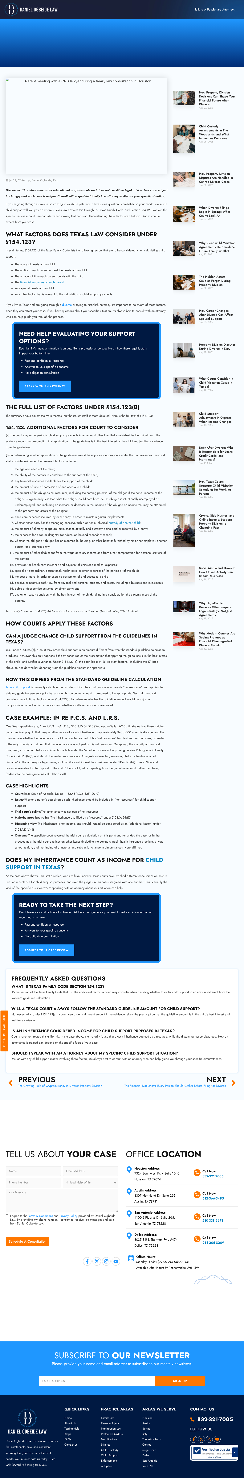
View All (147, 1466)
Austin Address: (145, 1190)
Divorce (105, 1445)
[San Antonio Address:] (129, 1213)
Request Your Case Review (47, 950)
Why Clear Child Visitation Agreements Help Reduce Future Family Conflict (217, 247)
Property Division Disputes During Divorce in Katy (217, 346)
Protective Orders (112, 1434)
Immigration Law (111, 1429)
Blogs (67, 1434)
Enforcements (109, 1461)
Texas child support (18, 687)
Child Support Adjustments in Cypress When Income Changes (215, 417)
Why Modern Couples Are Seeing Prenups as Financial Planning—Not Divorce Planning (217, 639)
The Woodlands (151, 1439)
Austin (146, 1423)
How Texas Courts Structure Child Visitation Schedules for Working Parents (216, 487)
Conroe (146, 1445)
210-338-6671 (212, 1220)
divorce (67, 305)
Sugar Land (149, 1450)
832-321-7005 (213, 1176)
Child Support (109, 1455)
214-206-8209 (213, 1242)
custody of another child (124, 523)
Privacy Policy (68, 1216)
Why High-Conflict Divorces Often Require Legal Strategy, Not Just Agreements (215, 609)
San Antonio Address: (150, 1212)
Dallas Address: (145, 1234)
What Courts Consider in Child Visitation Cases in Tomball (216, 382)
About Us (70, 1423)
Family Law (107, 1418)
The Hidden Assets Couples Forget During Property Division (215, 281)
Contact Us (70, 1445)
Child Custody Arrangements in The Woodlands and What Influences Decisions (214, 132)
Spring (146, 1429)
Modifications (109, 1439)
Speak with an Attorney (45, 386)
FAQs (67, 1439)
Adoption (106, 1466)
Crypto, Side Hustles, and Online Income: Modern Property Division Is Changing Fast (216, 521)
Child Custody (109, 1450)
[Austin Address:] (129, 1191)
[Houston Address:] (129, 1169)
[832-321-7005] (192, 1419)
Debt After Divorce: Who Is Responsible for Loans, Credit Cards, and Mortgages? (216, 453)
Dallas (145, 1455)
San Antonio (149, 1461)
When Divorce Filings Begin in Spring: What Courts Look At (214, 211)
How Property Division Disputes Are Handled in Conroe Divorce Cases (216, 177)
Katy (144, 1434)
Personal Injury (110, 1423)
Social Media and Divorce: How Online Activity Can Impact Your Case (217, 572)
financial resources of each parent (42, 282)
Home (68, 1418)
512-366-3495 (213, 1198)
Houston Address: (147, 1168)
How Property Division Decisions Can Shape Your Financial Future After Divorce (217, 98)
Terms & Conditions (40, 1216)
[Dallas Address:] (129, 1235)
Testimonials (71, 1429)
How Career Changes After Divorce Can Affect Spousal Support (216, 314)
